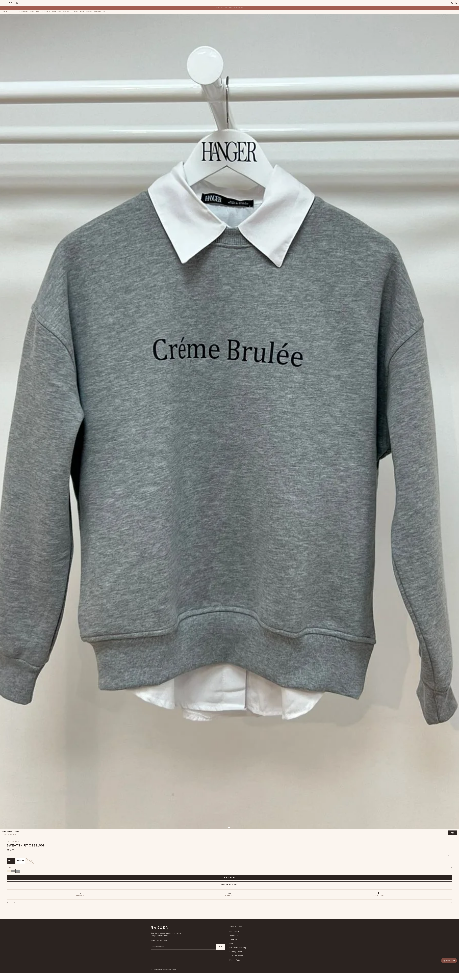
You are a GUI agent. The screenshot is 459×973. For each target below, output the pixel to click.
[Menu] (3, 3)
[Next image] (456, 422)
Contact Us (234, 935)
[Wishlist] (456, 3)
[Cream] (9, 871)
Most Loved (79, 12)
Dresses (13, 12)
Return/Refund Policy (238, 948)
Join (220, 946)
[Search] (452, 3)
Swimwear (56, 12)
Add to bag (229, 877)
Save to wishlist (230, 884)
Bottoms (46, 12)
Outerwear (23, 12)
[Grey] (18, 871)
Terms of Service (236, 956)
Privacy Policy (235, 960)
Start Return (234, 931)
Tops (38, 12)
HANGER (13, 2)
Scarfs (89, 12)
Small (11, 861)
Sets (32, 12)
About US (233, 939)
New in (5, 12)
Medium (20, 861)
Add (453, 833)
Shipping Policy (236, 952)
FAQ (231, 943)
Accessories (99, 12)
